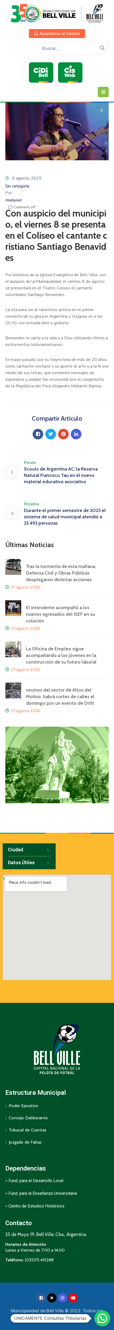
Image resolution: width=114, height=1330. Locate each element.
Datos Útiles (21, 862)
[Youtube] (73, 1298)
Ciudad (15, 849)
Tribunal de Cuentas (27, 1129)
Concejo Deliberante (28, 1117)
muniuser (13, 200)
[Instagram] (62, 1298)
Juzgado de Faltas (25, 1142)
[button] (57, 33)
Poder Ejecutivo (23, 1105)
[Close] (51, 1298)
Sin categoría (17, 186)
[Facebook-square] (41, 1298)
